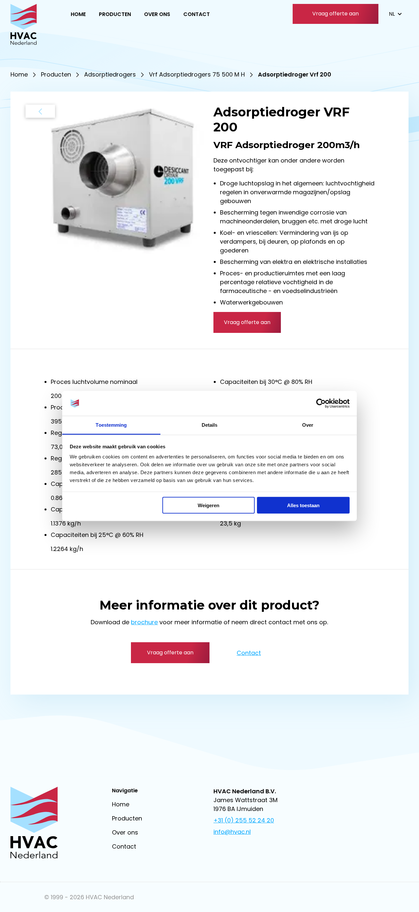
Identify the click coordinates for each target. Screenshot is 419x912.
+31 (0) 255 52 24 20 (243, 820)
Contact (196, 14)
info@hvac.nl (232, 832)
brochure (144, 622)
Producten (115, 14)
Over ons (157, 14)
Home (78, 14)
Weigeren (208, 505)
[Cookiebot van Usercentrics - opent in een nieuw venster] (321, 403)
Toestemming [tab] (111, 425)
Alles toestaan (303, 505)
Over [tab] (307, 425)
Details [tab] (210, 425)
